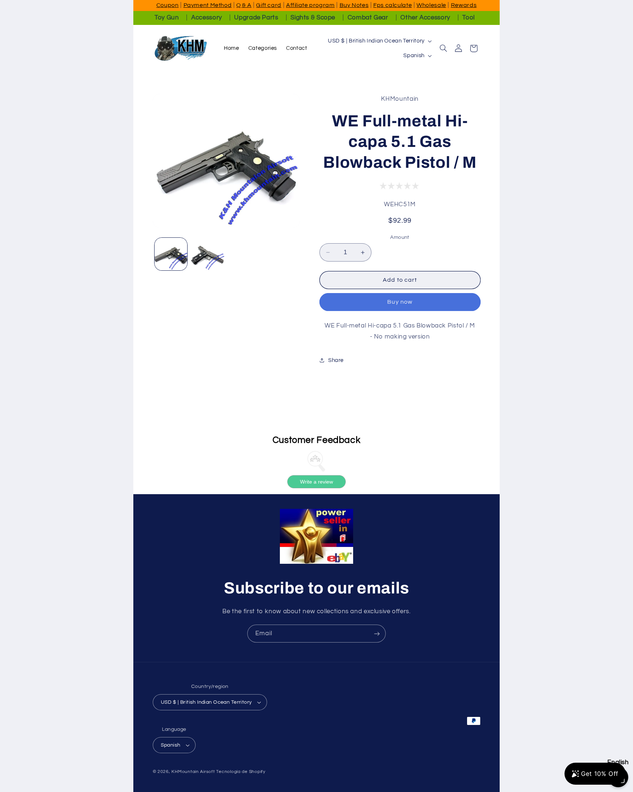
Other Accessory (425, 17)
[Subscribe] (377, 634)
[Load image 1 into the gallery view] (171, 254)
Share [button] (336, 360)
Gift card (268, 5)
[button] (443, 48)
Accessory (206, 17)
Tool (468, 17)
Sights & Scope (312, 17)
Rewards (464, 5)
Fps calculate (392, 5)
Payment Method (208, 5)
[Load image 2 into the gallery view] (207, 254)
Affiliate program (310, 5)
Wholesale (431, 5)
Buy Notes (354, 5)
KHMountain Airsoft (193, 772)
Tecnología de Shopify (240, 772)
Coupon (167, 5)
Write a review (316, 481)
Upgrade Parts (256, 17)
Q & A (243, 5)
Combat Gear (368, 17)
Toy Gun (167, 17)
